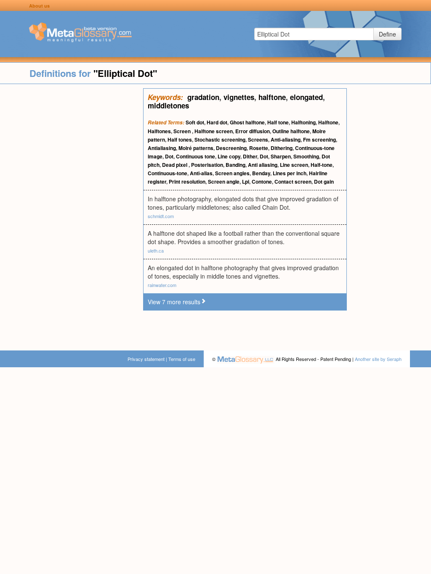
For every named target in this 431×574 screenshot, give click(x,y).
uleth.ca (156, 250)
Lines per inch (289, 173)
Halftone (328, 122)
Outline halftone (291, 131)
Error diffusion (252, 131)
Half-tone (322, 165)
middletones (168, 105)
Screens (258, 139)
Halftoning (303, 122)
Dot (169, 156)
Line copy (229, 156)
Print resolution (187, 181)
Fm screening (319, 139)
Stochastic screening (219, 139)
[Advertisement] (71, 214)
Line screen (294, 165)
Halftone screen (213, 131)
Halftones (159, 131)
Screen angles (232, 173)
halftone (272, 97)
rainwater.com (162, 285)
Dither (250, 156)
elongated (306, 97)
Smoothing (306, 156)
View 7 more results (174, 302)
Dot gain (324, 181)
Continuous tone (195, 156)
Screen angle (223, 181)
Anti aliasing (262, 165)
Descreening (231, 148)
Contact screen (292, 181)
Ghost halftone (247, 122)
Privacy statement (146, 358)
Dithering (282, 148)
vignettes (238, 97)
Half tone (278, 122)
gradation (203, 97)
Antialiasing (162, 148)
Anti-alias (201, 173)
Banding (235, 165)
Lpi (245, 181)
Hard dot (217, 122)
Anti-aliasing (286, 139)
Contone (262, 181)
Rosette (258, 148)
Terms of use (181, 358)
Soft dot (195, 122)
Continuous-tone (167, 173)
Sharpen (281, 156)
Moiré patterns (195, 148)
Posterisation (207, 165)
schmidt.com (161, 216)
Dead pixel (175, 165)
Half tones (180, 139)
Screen (182, 131)
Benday (261, 173)
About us (39, 6)
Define (387, 34)
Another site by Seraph (378, 358)
